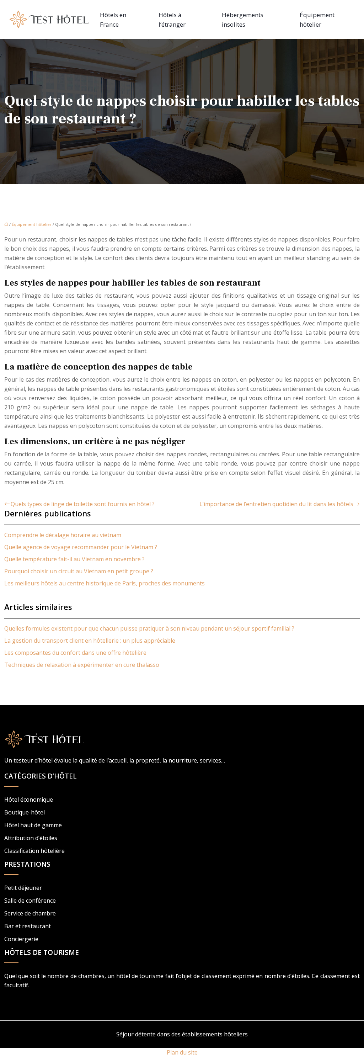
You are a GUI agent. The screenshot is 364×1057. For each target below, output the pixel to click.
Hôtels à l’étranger (172, 19)
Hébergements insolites (242, 19)
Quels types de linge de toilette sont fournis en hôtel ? (83, 504)
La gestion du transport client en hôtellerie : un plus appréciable (89, 640)
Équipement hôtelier (317, 19)
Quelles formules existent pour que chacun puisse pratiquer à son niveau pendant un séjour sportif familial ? (149, 628)
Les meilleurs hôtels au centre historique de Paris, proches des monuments (104, 583)
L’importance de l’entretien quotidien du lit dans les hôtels (276, 504)
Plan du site (182, 1052)
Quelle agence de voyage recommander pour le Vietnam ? (80, 547)
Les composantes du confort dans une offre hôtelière (75, 653)
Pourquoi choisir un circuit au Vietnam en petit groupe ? (78, 571)
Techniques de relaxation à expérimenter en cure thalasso (81, 665)
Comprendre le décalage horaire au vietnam (62, 535)
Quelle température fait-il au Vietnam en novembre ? (74, 559)
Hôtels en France (113, 19)
